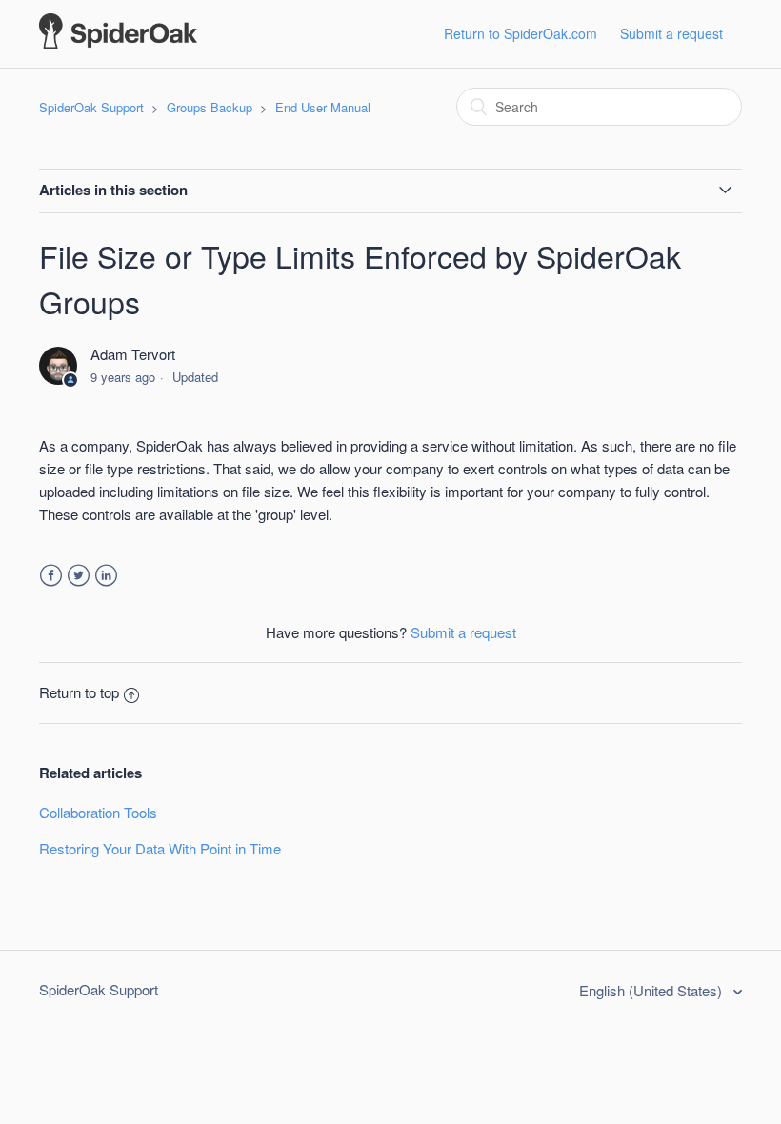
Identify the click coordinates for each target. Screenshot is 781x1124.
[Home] (118, 42)
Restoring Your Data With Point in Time (160, 848)
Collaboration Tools (98, 812)
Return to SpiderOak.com (520, 33)
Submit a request (671, 33)
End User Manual (322, 107)
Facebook (51, 576)
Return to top (79, 692)
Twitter (78, 576)
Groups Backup (209, 107)
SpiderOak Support (91, 107)
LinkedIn (106, 576)
